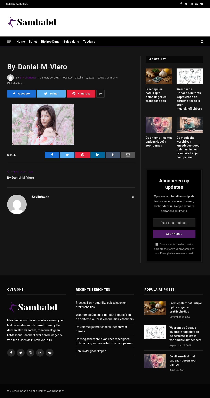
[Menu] (9, 41)
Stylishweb (28, 77)
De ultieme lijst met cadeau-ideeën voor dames (159, 141)
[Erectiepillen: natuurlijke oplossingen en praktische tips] (159, 76)
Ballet (33, 41)
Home (21, 41)
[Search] (202, 41)
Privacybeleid (168, 253)
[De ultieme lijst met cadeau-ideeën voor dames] (159, 124)
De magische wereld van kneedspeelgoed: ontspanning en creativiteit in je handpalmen (188, 147)
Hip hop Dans (50, 41)
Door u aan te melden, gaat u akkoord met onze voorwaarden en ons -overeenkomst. (174, 249)
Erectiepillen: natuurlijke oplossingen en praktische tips (156, 95)
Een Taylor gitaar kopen (91, 351)
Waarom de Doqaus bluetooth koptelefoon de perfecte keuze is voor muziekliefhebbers (189, 99)
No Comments (109, 77)
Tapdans (89, 41)
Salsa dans (71, 41)
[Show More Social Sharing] (100, 94)
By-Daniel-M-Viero (20, 178)
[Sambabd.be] (31, 22)
